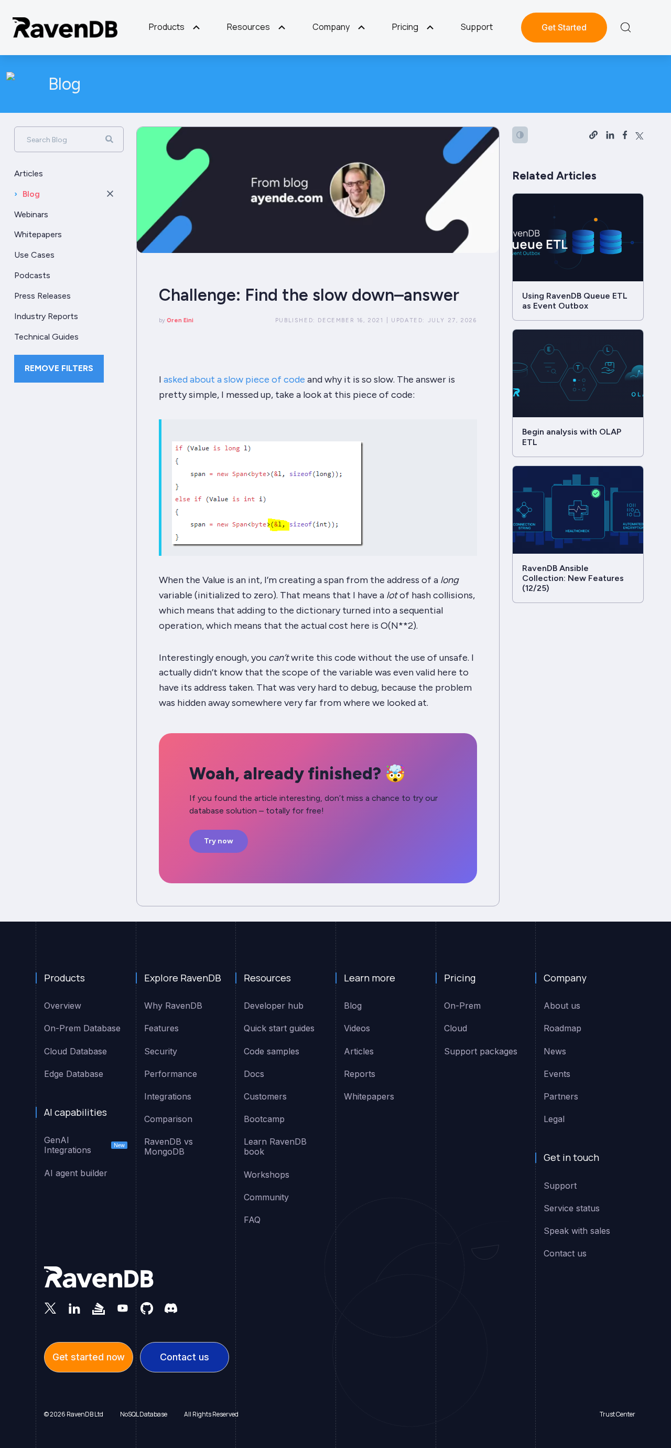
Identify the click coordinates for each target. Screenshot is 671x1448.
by (176, 320)
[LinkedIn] (74, 1308)
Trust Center (617, 1414)
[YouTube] (122, 1308)
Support (477, 27)
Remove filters (59, 368)
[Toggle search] (625, 27)
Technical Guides (46, 337)
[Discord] (171, 1308)
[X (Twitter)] (50, 1308)
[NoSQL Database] (65, 27)
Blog (64, 84)
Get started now (88, 1356)
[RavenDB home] (99, 1277)
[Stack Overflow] (98, 1308)
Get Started (564, 27)
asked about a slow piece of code (234, 379)
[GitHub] (146, 1308)
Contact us (184, 1356)
